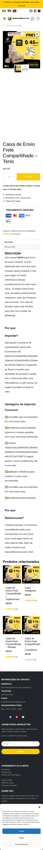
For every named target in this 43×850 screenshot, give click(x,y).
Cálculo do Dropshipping (10, 775)
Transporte (14, 231)
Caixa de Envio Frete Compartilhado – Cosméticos (32, 644)
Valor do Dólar (6, 780)
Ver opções (31, 608)
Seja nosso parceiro (9, 785)
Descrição (9, 242)
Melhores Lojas (7, 783)
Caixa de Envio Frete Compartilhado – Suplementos (13, 593)
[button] (39, 807)
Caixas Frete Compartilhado (27, 231)
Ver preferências (21, 844)
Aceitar (21, 831)
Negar (21, 838)
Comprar (28, 177)
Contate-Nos (6, 772)
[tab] (21, 242)
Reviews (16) (10, 247)
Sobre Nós (5, 770)
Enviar (21, 751)
